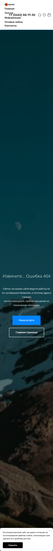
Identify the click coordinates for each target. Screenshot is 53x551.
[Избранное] (44, 15)
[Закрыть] (50, 530)
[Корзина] (49, 14)
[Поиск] (39, 15)
